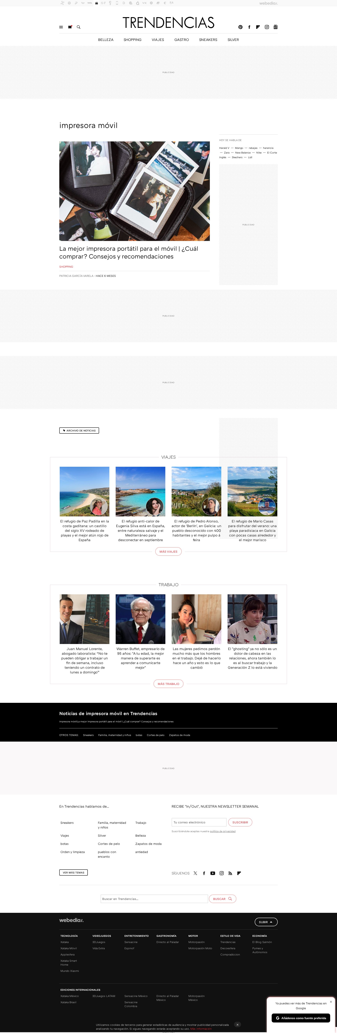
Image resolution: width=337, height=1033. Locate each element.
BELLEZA (105, 39)
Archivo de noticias (81, 430)
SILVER (233, 39)
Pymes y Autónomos (259, 950)
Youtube (213, 872)
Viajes (168, 457)
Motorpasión (196, 942)
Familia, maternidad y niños (114, 735)
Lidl (250, 157)
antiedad (141, 852)
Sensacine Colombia (130, 1004)
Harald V (224, 147)
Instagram (267, 27)
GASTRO (181, 39)
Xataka (64, 942)
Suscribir (240, 822)
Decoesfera (227, 948)
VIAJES (158, 39)
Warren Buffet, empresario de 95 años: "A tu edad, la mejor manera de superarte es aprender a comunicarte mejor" (140, 658)
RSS (230, 872)
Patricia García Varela (76, 275)
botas (139, 735)
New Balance (243, 152)
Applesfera (67, 954)
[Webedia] (71, 920)
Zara (227, 152)
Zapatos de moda (179, 735)
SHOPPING (132, 39)
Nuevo (70, 27)
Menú (61, 27)
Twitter (195, 872)
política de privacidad (223, 831)
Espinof (129, 948)
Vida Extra (98, 948)
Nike (259, 152)
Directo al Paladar (167, 942)
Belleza (140, 835)
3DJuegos (98, 942)
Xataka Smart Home (68, 962)
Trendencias (228, 942)
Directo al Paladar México (167, 997)
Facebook (249, 27)
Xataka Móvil (68, 948)
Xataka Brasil (68, 1002)
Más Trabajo (168, 683)
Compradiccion (230, 954)
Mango (239, 147)
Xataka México (69, 996)
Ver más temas (73, 872)
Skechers (237, 157)
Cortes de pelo (155, 735)
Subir (263, 922)
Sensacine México (136, 996)
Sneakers (88, 735)
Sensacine (130, 942)
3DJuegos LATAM (103, 996)
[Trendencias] (168, 22)
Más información (201, 1028)
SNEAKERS (208, 39)
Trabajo (169, 584)
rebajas (253, 147)
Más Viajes (168, 551)
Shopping (66, 266)
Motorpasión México (196, 997)
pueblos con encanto (107, 854)
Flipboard (258, 27)
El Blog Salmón (262, 942)
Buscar (78, 27)
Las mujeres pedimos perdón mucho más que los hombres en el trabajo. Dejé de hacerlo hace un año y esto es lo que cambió (196, 658)
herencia (268, 147)
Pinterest (240, 27)
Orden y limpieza (72, 852)
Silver (102, 835)
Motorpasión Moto (200, 948)
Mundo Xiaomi (69, 970)
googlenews (275, 27)
